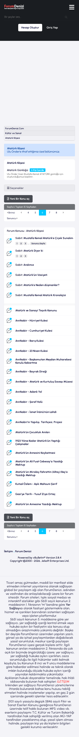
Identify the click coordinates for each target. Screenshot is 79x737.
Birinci (11, 212)
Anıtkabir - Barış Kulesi (29, 340)
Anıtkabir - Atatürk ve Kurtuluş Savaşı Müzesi (44, 381)
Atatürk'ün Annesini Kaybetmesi (35, 452)
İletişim (8, 551)
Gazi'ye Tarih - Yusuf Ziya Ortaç (35, 494)
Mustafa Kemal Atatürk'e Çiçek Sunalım (48, 238)
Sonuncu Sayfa (38, 243)
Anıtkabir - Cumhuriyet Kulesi (33, 330)
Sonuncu (12, 218)
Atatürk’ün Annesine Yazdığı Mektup (38, 504)
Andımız (28, 264)
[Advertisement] (39, 80)
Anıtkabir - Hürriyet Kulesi (31, 320)
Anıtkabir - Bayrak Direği (31, 371)
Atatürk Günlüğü (17, 170)
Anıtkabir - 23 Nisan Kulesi (31, 351)
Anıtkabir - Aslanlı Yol (28, 391)
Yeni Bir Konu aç (19, 198)
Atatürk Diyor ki (33, 250)
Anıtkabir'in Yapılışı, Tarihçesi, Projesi (38, 422)
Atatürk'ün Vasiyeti (35, 275)
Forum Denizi (23, 551)
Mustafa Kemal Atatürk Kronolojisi (44, 295)
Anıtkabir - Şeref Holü (29, 402)
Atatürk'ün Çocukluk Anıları (32, 432)
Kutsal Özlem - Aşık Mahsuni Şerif (36, 484)
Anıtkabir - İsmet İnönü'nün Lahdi (36, 412)
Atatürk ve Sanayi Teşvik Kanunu (36, 310)
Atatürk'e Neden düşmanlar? (41, 285)
